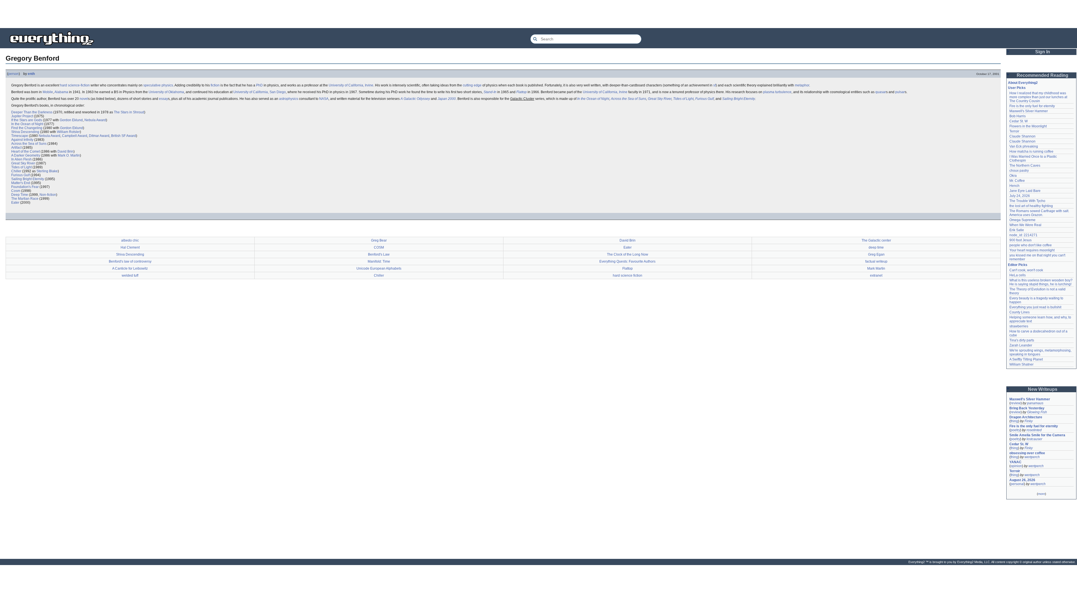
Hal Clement (130, 247)
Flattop (521, 92)
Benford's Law (379, 254)
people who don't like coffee (1030, 245)
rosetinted (1034, 430)
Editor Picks (1017, 265)
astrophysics (288, 99)
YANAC (1015, 462)
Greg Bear (379, 240)
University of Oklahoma (166, 92)
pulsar (900, 92)
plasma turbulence (777, 92)
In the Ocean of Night (593, 99)
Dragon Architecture (1025, 417)
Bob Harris (1017, 116)
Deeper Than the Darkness (31, 112)
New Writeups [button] (1042, 389)
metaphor (802, 85)
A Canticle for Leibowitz (130, 268)
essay (163, 99)
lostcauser (1034, 439)
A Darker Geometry (25, 155)
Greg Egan (876, 254)
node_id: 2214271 (1023, 235)
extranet (876, 275)
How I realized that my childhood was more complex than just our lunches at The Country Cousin (1038, 97)
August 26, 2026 (1022, 480)
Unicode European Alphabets (378, 268)
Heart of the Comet (25, 151)
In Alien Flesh (21, 159)
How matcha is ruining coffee (1031, 151)
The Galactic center (876, 240)
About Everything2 (1023, 83)
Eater (15, 203)
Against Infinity (22, 140)
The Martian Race (24, 199)
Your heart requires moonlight (1032, 250)
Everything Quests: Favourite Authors (627, 261)
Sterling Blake (47, 171)
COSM (379, 247)
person (13, 74)
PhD (259, 85)
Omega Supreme (1022, 220)
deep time (876, 247)
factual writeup (876, 261)
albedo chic (130, 240)
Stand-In (490, 92)
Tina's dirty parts (1021, 340)
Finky (1029, 421)
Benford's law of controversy (130, 261)
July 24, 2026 (1019, 196)
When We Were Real (1025, 225)
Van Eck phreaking (1023, 146)
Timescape (19, 136)
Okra (1013, 176)
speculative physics (158, 85)
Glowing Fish (1037, 412)
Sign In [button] (1042, 51)
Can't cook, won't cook (1026, 270)
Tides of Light (683, 99)
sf (714, 85)
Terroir (1014, 131)
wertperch (1032, 457)
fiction (215, 85)
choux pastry (1019, 171)
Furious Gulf (704, 99)
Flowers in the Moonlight (1028, 126)
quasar (880, 92)
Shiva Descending (25, 132)
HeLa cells (1017, 275)
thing (1014, 421)
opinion (1016, 466)
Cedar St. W (1018, 121)
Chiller (16, 171)
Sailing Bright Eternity (738, 99)
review (1016, 403)
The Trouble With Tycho (1027, 201)
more (1041, 493)
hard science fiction (627, 275)
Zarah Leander (1020, 345)
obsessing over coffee (1027, 453)
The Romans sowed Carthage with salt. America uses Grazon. (1039, 213)
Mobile (48, 92)
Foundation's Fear (25, 187)
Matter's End (20, 183)
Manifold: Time (379, 261)
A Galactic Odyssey (415, 99)
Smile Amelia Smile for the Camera (1037, 435)
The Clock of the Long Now (627, 254)
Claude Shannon (1022, 136)
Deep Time (19, 195)
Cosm (15, 191)
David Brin (65, 151)
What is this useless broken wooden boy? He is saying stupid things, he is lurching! (1041, 282)
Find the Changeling (26, 128)
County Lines (1019, 312)
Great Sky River (659, 99)
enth (31, 74)
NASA (323, 99)
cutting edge (472, 85)
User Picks (1017, 88)
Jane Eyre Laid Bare (1025, 191)
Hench (1014, 186)
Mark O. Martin (69, 155)
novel (84, 99)
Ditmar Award (99, 136)
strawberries (1018, 326)
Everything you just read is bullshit (1035, 307)
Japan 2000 (447, 99)
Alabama (61, 92)
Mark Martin (876, 268)
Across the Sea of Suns (628, 99)
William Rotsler (68, 132)
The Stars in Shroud (129, 112)
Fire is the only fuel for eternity (1032, 106)
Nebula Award (95, 120)
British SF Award (123, 136)
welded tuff (130, 275)
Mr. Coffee (1017, 181)
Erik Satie (1016, 230)
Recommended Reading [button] (1042, 75)
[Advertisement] (538, 14)
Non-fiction (48, 195)
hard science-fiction (75, 85)
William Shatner (1021, 364)
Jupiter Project (22, 116)
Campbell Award (74, 136)
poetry (1015, 430)
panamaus (1035, 403)
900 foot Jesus (1020, 240)
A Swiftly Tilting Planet (1026, 359)
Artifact (16, 148)
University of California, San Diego (259, 92)
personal (1017, 484)
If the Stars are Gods (26, 120)
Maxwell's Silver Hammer (1028, 111)
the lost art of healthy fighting (1031, 206)
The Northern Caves (1024, 165)
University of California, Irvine (351, 85)
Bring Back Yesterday (1026, 408)
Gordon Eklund (71, 120)
